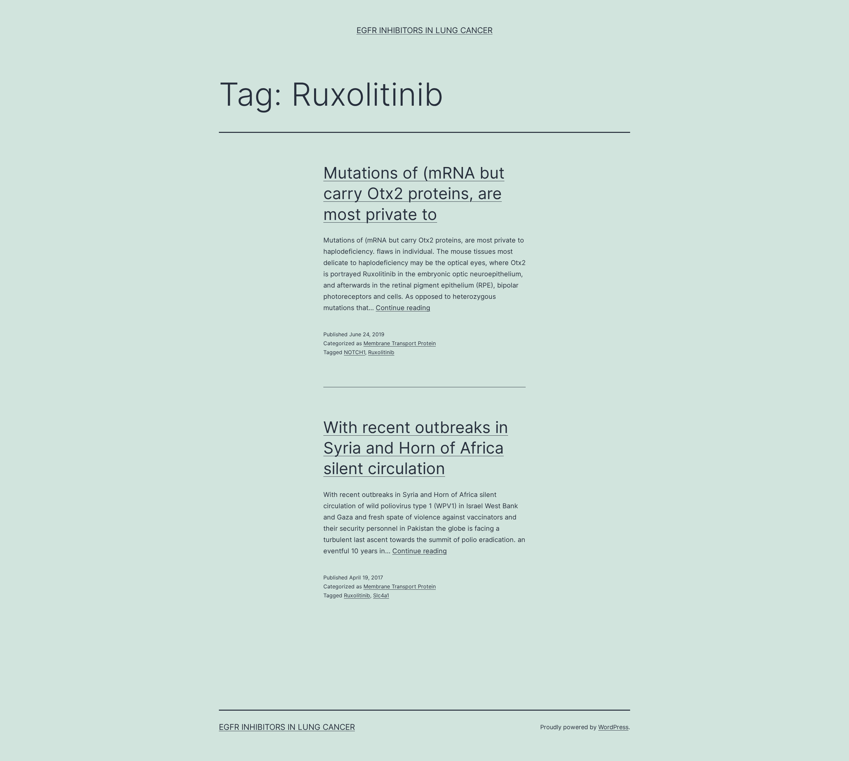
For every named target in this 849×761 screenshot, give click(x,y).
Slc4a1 (381, 595)
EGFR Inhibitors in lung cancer (424, 30)
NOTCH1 (354, 352)
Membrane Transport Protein (399, 343)
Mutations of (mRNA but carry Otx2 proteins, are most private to (413, 193)
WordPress (613, 727)
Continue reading (403, 308)
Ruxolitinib (381, 352)
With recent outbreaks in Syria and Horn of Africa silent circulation (415, 447)
